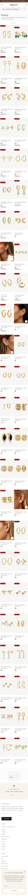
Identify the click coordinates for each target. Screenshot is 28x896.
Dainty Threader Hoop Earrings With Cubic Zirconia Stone (7, 759)
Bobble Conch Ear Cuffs (20, 264)
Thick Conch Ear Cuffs (19, 295)
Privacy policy (4, 866)
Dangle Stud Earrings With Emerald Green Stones (20, 47)
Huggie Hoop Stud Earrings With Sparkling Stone (20, 109)
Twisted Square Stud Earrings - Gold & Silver (7, 481)
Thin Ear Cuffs (4, 295)
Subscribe (14, 890)
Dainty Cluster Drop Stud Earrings (6, 666)
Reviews (3, 844)
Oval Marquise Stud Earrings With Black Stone (7, 450)
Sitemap (3, 846)
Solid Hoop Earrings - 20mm (6, 542)
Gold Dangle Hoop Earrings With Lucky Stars (20, 202)
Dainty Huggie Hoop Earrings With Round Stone (21, 729)
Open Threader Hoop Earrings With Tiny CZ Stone (21, 697)
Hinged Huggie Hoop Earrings (21, 78)
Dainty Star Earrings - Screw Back (21, 759)
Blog (2, 858)
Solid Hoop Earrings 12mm (20, 357)
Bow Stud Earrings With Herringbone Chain (6, 357)
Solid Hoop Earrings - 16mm (20, 388)
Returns (3, 829)
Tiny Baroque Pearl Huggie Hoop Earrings (6, 78)
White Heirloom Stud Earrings (21, 573)
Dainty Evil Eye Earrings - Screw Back (20, 605)
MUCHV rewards (5, 836)
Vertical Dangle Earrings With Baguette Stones (21, 667)
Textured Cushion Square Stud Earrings (6, 512)
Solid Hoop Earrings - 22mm (20, 543)
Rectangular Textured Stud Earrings (20, 419)
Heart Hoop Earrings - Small (20, 171)
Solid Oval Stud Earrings (20, 481)
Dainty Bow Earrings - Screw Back (7, 635)
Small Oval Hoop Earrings (6, 47)
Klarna (3, 841)
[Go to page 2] (17, 775)
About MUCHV (4, 856)
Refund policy (4, 868)
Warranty (3, 861)
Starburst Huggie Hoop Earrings (19, 636)
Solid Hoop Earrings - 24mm (6, 573)
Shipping (3, 831)
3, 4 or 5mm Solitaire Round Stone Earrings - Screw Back (7, 697)
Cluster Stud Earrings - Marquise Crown (5, 264)
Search (3, 849)
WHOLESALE (4, 863)
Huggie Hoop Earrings (5, 418)
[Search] (3, 9)
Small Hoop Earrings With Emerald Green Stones (6, 233)
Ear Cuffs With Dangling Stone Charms (6, 171)
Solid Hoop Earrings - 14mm (6, 388)
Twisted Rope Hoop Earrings (6, 326)
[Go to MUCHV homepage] (14, 4)
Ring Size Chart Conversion (8, 826)
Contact (3, 834)
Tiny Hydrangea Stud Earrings (5, 728)
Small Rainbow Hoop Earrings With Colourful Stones (7, 202)
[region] (14, 788)
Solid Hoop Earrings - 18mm (20, 512)
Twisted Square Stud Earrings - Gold (21, 450)
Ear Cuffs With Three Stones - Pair (21, 140)
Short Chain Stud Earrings (20, 326)
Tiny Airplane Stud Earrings (6, 604)
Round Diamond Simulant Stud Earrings (6, 140)
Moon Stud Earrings (19, 233)
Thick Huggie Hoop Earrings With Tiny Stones (6, 109)
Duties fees (4, 839)
